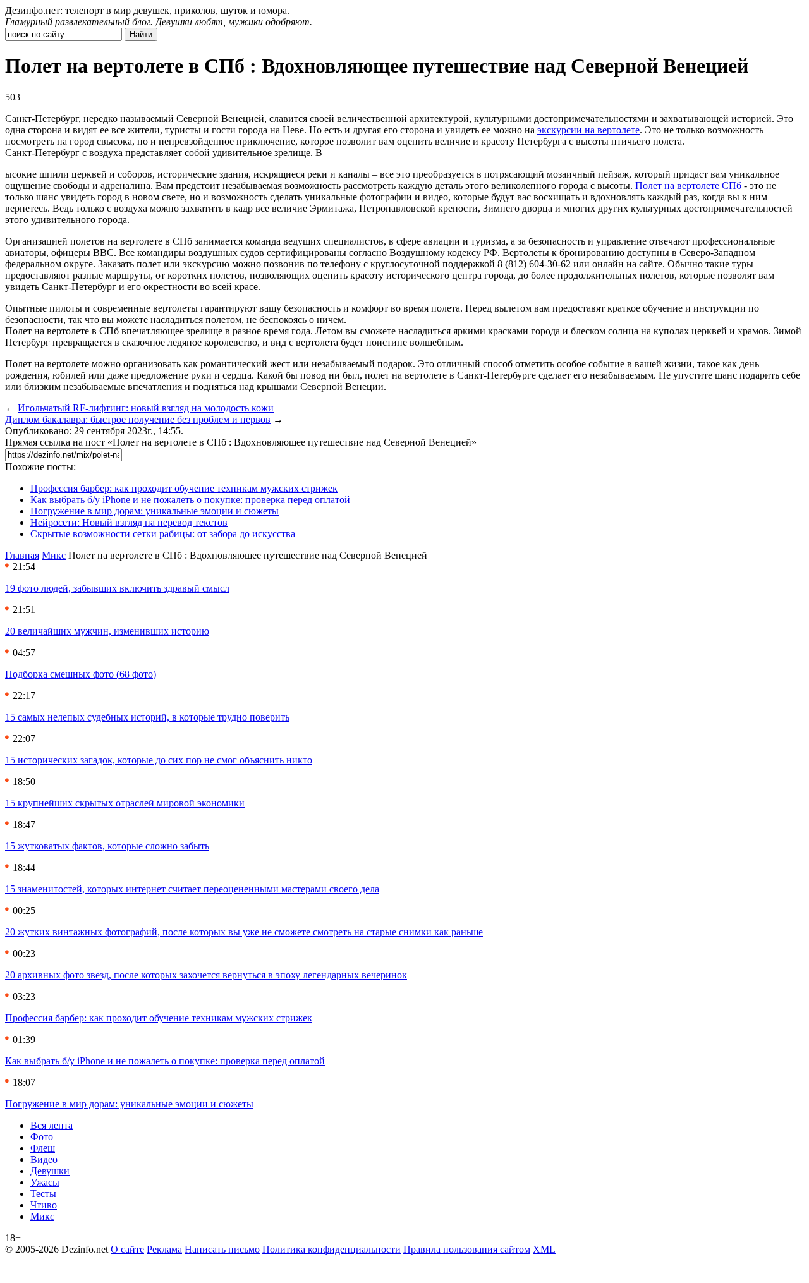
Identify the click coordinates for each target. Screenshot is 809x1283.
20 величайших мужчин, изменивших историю (107, 631)
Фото (41, 1136)
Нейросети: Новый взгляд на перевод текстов (129, 522)
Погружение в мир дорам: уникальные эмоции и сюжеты (154, 511)
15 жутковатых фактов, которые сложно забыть (107, 846)
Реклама (164, 1249)
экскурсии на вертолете (588, 130)
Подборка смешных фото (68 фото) (80, 674)
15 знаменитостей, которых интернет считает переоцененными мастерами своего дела (192, 889)
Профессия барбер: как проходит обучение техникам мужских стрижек (184, 488)
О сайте (127, 1249)
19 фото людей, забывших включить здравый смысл (117, 588)
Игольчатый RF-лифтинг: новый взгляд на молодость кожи (146, 408)
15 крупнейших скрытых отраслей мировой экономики (125, 803)
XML (544, 1249)
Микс (54, 555)
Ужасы (44, 1182)
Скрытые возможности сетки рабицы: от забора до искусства (162, 533)
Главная (22, 555)
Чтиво (43, 1205)
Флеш (42, 1148)
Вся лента (51, 1125)
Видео (44, 1159)
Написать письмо (222, 1249)
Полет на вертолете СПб (689, 185)
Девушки (50, 1170)
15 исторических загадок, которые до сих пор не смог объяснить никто (158, 760)
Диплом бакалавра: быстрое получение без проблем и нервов (138, 419)
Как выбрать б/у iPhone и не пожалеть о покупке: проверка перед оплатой (190, 499)
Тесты (43, 1193)
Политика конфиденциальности (331, 1249)
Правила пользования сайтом (466, 1249)
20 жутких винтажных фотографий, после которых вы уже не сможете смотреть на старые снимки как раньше (244, 932)
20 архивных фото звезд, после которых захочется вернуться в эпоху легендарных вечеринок (206, 975)
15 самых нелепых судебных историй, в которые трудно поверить (147, 717)
